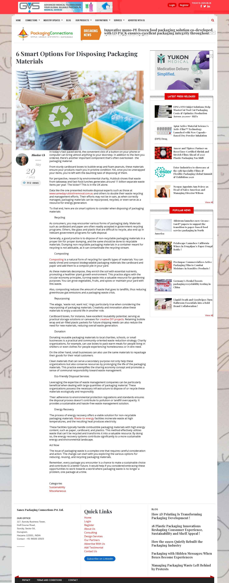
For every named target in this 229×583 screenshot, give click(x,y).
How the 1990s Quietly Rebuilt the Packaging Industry (177, 543)
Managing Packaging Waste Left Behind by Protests (181, 567)
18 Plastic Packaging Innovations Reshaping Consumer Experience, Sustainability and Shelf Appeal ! (177, 529)
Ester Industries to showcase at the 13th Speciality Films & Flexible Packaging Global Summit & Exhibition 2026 (192, 172)
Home (87, 517)
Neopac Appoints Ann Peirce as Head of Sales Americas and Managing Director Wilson (190, 190)
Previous (107, 7)
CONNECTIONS (31, 20)
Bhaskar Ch (38, 155)
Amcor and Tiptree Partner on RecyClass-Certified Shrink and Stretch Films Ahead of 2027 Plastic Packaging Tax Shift (191, 153)
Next (111, 7)
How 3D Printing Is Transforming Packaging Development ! (177, 516)
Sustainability (57, 487)
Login (172, 5)
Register (184, 5)
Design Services (93, 536)
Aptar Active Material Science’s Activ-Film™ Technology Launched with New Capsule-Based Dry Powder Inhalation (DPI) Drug (182, 132)
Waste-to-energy (84, 418)
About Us (89, 529)
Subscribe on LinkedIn (100, 558)
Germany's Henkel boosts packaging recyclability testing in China (192, 284)
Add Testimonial (93, 547)
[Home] (46, 33)
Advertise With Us (94, 543)
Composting (56, 259)
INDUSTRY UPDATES (51, 20)
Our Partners (92, 540)
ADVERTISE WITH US (136, 20)
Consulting (90, 532)
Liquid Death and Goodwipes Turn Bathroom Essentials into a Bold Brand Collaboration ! (192, 303)
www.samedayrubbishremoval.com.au (71, 193)
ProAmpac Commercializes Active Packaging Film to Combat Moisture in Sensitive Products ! (192, 265)
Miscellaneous (57, 491)
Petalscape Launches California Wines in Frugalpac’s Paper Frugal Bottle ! (193, 246)
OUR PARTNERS (101, 20)
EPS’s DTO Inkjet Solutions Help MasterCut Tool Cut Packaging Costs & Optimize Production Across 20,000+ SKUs (191, 111)
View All (209, 202)
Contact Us (90, 551)
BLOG (68, 20)
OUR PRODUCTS (82, 20)
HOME (18, 20)
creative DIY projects (112, 319)
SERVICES (118, 20)
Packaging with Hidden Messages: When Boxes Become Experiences (182, 555)
